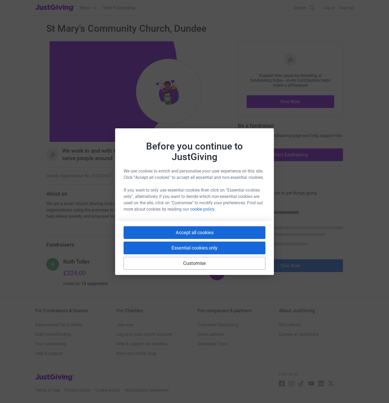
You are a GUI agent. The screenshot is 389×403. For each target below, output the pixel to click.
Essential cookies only (194, 248)
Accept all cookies (195, 232)
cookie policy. (202, 209)
